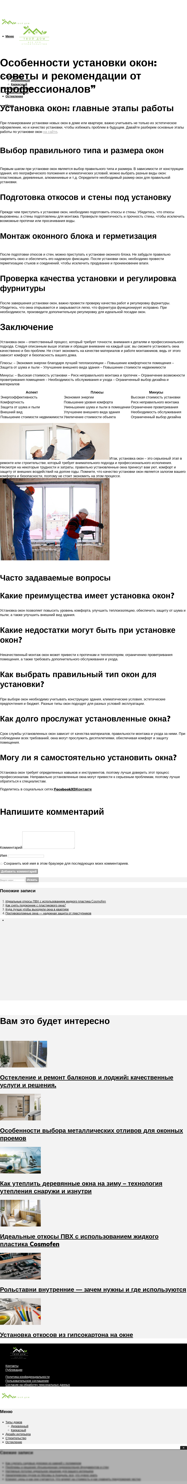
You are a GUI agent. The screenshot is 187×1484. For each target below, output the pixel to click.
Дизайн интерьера (18, 1434)
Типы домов (13, 1422)
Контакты (11, 1366)
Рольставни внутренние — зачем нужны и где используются (93, 1289)
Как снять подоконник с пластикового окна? (35, 905)
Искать (32, 880)
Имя (3, 855)
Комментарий (11, 847)
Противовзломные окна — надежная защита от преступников (48, 913)
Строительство (15, 1438)
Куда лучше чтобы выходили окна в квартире (37, 909)
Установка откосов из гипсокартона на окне (66, 1334)
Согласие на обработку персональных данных (37, 1385)
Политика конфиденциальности (27, 1377)
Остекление (14, 96)
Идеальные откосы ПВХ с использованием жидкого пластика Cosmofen (55, 901)
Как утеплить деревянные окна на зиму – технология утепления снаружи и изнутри (81, 1187)
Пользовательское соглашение (27, 1381)
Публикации (13, 1370)
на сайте (50, 131)
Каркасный (18, 1430)
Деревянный (19, 1426)
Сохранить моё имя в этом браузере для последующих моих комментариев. (66, 863)
